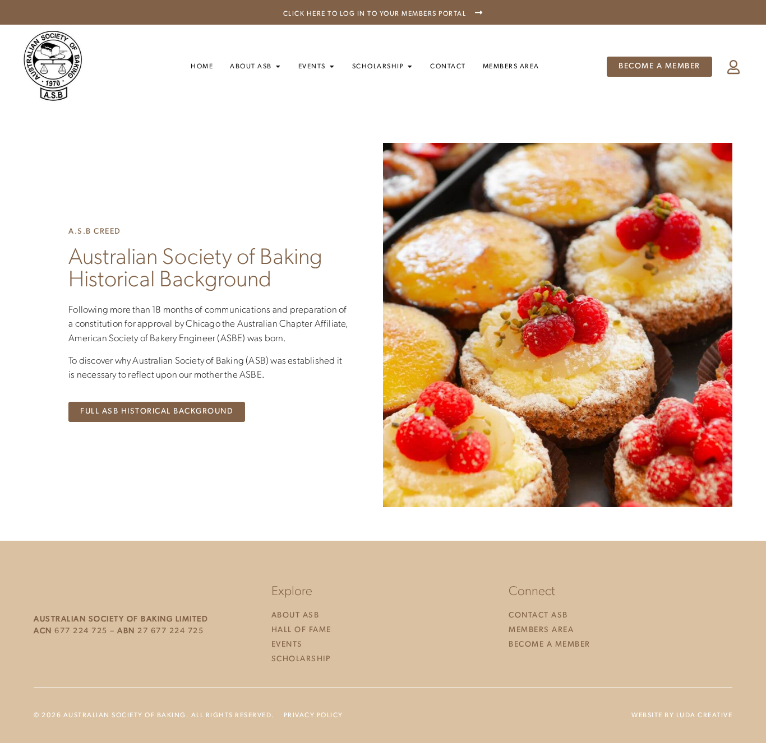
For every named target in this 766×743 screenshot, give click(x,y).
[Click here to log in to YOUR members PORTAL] (478, 12)
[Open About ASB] (278, 67)
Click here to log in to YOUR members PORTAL (375, 14)
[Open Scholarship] (410, 67)
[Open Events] (332, 67)
